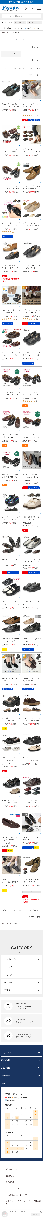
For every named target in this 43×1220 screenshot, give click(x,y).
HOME (4, 33)
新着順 (6, 68)
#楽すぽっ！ (19, 23)
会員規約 (10, 1181)
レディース (18, 28)
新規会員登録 (12, 1169)
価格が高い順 (34, 68)
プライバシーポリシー (15, 1188)
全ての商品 (7, 28)
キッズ (37, 28)
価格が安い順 (18, 68)
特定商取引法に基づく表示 (17, 1194)
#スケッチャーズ (35, 23)
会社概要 (10, 1175)
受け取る (36, 1214)
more (21, 1006)
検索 (4, 16)
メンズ (28, 28)
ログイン (30, 8)
